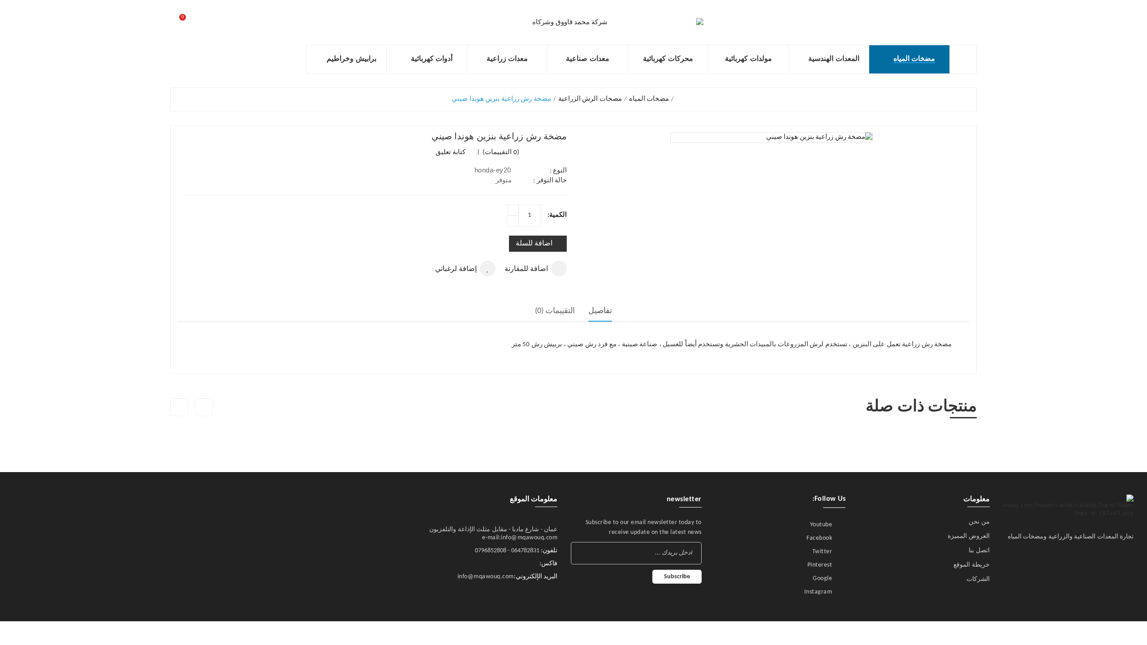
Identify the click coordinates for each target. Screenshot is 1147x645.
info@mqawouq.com (485, 576)
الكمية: (557, 215)
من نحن (979, 522)
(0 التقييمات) (500, 152)
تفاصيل (600, 311)
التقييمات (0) (555, 311)
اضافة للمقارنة (526, 269)
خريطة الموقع (971, 565)
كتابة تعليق (451, 152)
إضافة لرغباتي (456, 269)
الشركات (978, 579)
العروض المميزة (969, 536)
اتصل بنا (979, 550)
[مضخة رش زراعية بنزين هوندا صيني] (771, 137)
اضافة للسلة (534, 243)
